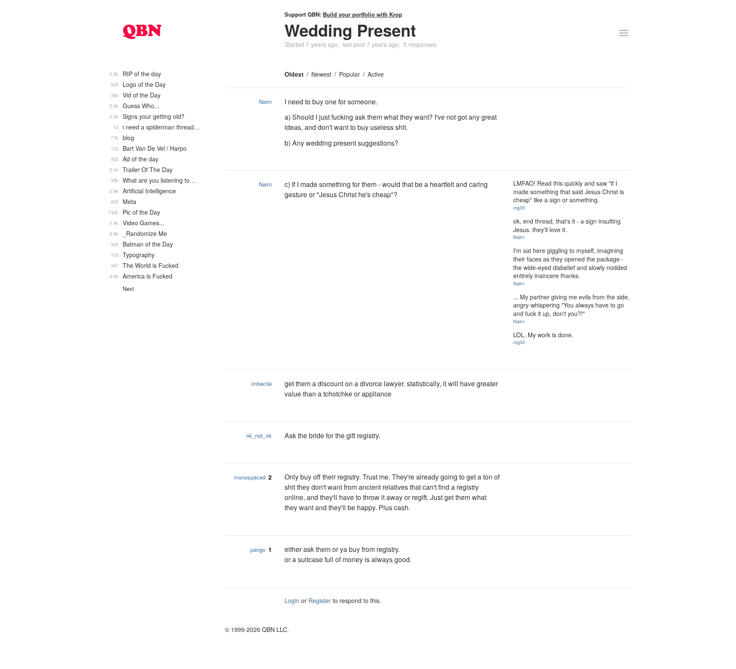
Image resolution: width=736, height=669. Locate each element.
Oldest (294, 74)
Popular (349, 74)
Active (376, 74)
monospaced (249, 477)
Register (319, 600)
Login (292, 600)
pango (257, 550)
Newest (321, 74)
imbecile (261, 383)
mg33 (519, 207)
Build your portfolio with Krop (362, 14)
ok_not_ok (259, 435)
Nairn (265, 102)
